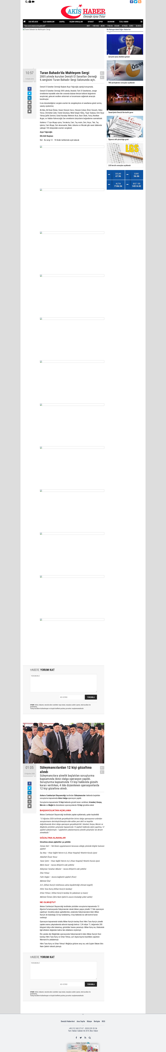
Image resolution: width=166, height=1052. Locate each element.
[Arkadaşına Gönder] (29, 102)
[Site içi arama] (26, 1)
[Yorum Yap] (29, 111)
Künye (89, 1021)
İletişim (97, 1021)
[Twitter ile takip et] (135, 1)
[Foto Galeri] (29, 1)
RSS (103, 1021)
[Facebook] (29, 89)
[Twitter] (29, 93)
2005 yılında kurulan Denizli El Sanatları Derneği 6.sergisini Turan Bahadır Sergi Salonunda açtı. (68, 78)
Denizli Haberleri (68, 1021)
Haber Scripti (81, 1043)
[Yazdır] (29, 107)
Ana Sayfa (81, 1021)
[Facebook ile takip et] (131, 1)
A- (102, 77)
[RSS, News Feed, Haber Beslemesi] (139, 1)
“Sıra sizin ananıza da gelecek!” (35, 26)
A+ (102, 73)
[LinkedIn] (29, 98)
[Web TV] (33, 1)
